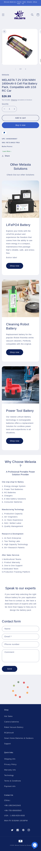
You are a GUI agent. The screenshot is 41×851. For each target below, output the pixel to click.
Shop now (14, 266)
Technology (9, 775)
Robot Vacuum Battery (13, 727)
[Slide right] (25, 69)
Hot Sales (8, 716)
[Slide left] (15, 69)
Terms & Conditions (12, 781)
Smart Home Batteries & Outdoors (18, 738)
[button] (3, 15)
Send (9, 669)
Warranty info (10, 770)
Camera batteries (11, 722)
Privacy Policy (10, 764)
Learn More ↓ (7, 151)
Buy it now (21, 125)
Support (7, 744)
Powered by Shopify (25, 845)
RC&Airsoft (9, 733)
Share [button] (7, 156)
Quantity (5, 104)
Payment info (9, 786)
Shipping (14, 100)
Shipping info (9, 759)
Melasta (17, 845)
